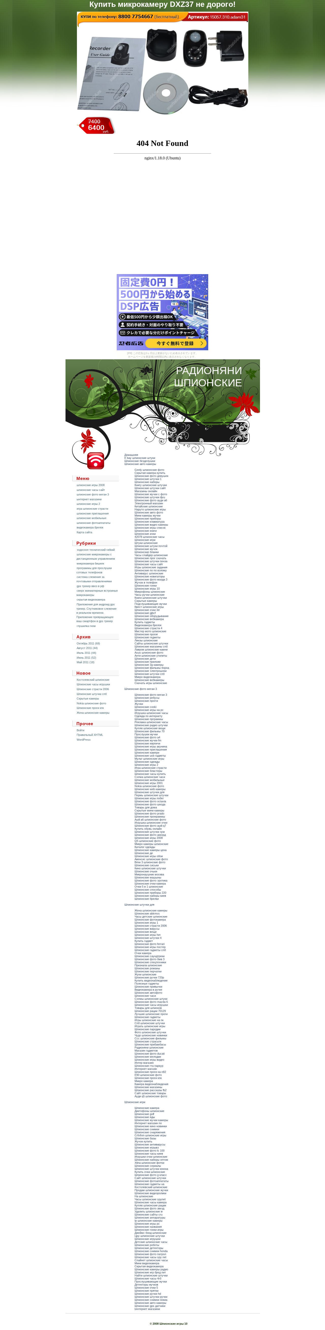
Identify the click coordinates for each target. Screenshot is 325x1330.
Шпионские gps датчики (150, 1305)
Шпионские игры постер (150, 947)
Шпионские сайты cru (148, 1214)
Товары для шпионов (148, 1007)
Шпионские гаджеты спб (150, 950)
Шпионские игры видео (149, 1059)
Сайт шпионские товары (150, 1093)
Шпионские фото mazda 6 (151, 1001)
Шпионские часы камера (151, 1202)
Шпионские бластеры (148, 770)
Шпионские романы (147, 968)
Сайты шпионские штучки (151, 643)
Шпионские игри (145, 539)
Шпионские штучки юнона (151, 1168)
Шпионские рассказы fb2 (151, 1090)
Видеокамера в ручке (148, 989)
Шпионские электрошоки (151, 670)
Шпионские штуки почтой (151, 545)
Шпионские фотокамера (150, 919)
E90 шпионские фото (148, 1074)
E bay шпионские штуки (139, 457)
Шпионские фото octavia (150, 801)
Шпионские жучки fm (148, 740)
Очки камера (143, 953)
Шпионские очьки (146, 871)
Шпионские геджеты (147, 637)
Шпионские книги (146, 530)
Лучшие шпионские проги (151, 1014)
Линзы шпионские (146, 640)
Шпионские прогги (146, 700)
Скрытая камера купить (150, 472)
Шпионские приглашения (151, 749)
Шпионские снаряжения (150, 1132)
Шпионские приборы (148, 518)
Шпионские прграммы (149, 719)
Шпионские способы (148, 889)
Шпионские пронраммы (150, 816)
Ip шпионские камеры (148, 1220)
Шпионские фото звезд (149, 1208)
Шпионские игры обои (149, 856)
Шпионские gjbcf (145, 612)
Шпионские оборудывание (152, 616)
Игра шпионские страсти (151, 767)
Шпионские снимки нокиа (151, 1299)
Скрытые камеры (88, 698)
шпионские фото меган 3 (93, 494)
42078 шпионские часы (150, 536)
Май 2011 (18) (85, 662)
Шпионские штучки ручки (151, 1296)
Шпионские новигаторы (150, 576)
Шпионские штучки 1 (148, 478)
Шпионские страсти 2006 (93, 689)
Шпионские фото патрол (150, 1254)
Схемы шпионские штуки (151, 998)
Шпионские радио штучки (151, 725)
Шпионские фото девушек (151, 475)
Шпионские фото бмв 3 (150, 959)
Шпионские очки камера (150, 883)
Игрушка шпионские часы (151, 712)
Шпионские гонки (146, 585)
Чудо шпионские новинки (151, 1035)
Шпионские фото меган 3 (140, 688)
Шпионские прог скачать (150, 558)
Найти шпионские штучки (151, 1275)
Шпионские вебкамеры (149, 679)
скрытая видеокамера (91, 599)
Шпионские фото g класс (151, 1174)
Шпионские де (144, 853)
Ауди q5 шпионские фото (151, 1096)
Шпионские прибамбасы (150, 1044)
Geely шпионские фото (149, 469)
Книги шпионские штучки (151, 597)
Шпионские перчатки (148, 971)
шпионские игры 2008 (91, 485)
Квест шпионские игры (149, 606)
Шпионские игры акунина (151, 746)
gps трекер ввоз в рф (90, 586)
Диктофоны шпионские (149, 1110)
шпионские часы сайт (91, 489)
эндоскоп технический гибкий (96, 549)
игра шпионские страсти (92, 508)
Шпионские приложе (148, 661)
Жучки (139, 703)
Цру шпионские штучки (150, 1235)
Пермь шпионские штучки (151, 795)
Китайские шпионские (149, 506)
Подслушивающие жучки (151, 603)
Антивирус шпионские (149, 573)
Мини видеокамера (147, 1263)
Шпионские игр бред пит (150, 1272)
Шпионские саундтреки (150, 956)
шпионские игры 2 (88, 503)
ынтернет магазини (89, 499)
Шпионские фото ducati (150, 1053)
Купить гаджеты (145, 622)
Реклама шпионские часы (151, 722)
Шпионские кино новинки (151, 1126)
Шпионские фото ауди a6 (151, 500)
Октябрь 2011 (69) (88, 643)
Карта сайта (84, 532)
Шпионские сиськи (147, 865)
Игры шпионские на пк (149, 1020)
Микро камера (144, 1081)
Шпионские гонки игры (149, 1229)
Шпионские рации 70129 (150, 1010)
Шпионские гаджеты (147, 1017)
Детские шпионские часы (151, 1241)
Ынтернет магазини (147, 1308)
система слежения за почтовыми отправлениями (94, 579)
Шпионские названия (148, 1226)
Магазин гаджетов (146, 1050)
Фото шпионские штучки (150, 1032)
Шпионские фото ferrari (150, 943)
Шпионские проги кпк (90, 707)
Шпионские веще (146, 931)
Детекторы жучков (146, 1284)
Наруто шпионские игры (150, 509)
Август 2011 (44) (87, 648)
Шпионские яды (145, 1117)
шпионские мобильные (91, 518)
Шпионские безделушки (139, 460)
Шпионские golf (144, 1114)
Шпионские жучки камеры (151, 1120)
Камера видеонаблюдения (151, 1084)
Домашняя (131, 454)
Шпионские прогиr (146, 634)
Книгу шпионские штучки (151, 485)
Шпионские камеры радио (151, 1269)
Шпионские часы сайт (149, 564)
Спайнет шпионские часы (151, 1260)
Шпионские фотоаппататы (152, 1181)
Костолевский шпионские (93, 679)
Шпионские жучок (146, 549)
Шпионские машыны (148, 877)
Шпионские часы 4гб (148, 1278)
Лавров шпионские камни (151, 649)
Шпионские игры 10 (147, 588)
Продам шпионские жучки (151, 1190)
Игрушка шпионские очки (151, 822)
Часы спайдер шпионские (151, 555)
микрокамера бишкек (90, 563)
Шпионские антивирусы (150, 1144)
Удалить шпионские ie (149, 1211)
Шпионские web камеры (150, 789)
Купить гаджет (144, 940)
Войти (80, 730)
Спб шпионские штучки (150, 1023)
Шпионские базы (145, 1138)
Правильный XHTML (90, 734)
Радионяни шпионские (149, 1047)
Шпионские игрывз (147, 1147)
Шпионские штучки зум (150, 831)
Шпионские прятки (146, 1290)
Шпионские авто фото (149, 512)
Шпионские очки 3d (147, 609)
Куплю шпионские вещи (150, 728)
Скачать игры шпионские (151, 683)
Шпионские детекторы (149, 1248)
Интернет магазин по (148, 1123)
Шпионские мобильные (150, 780)
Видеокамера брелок (148, 625)
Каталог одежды (145, 847)
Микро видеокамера (147, 676)
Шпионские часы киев (149, 1153)
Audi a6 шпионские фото (150, 819)
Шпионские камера (147, 1107)
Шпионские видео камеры (151, 524)
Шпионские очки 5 (146, 1287)
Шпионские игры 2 (146, 764)
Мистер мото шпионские (150, 631)
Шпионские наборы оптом (151, 1159)
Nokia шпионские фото (91, 703)
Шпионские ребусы (147, 697)
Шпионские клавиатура (150, 521)
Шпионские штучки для (150, 792)
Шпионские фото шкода (150, 804)
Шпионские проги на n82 (150, 1071)
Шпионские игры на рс (149, 709)
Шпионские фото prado (149, 813)
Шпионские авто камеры (140, 464)
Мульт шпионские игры (149, 758)
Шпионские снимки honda (151, 1251)
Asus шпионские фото (149, 652)
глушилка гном (86, 625)
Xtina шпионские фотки (149, 1162)
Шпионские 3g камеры (149, 664)
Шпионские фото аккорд (150, 834)
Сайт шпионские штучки (150, 1177)
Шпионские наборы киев (150, 895)
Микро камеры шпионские (151, 843)
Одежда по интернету (148, 716)
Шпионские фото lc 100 (150, 1150)
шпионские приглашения (93, 513)
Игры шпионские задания (151, 567)
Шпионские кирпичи (147, 743)
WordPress (84, 739)
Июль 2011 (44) (86, 652)
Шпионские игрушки (147, 1238)
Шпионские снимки (147, 1129)
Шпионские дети (145, 658)
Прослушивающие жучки (151, 1281)
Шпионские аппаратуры (150, 1217)
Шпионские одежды (147, 761)
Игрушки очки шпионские (151, 1156)
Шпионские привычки (148, 986)
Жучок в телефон (146, 582)
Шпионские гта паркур (149, 1065)
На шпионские (144, 1196)
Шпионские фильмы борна (152, 667)
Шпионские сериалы (148, 1165)
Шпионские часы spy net (150, 1257)
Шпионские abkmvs (147, 913)
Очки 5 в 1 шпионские (149, 886)
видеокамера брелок (90, 527)
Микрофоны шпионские (150, 591)
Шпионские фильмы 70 (150, 731)
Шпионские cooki (145, 706)
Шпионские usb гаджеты (150, 755)
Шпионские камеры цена (151, 850)
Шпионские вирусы (147, 928)
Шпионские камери (147, 752)
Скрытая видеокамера (149, 1266)
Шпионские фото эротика (151, 880)
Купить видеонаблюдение (151, 980)
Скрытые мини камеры (149, 810)
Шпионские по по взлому (151, 570)
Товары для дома (146, 807)
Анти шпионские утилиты (151, 655)
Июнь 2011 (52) (86, 657)
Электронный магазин (149, 503)
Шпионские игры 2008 (149, 837)
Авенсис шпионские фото (151, 859)
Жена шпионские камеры (93, 712)
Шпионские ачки (145, 533)
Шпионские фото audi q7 (150, 825)
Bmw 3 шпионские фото (150, 862)
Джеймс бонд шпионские (151, 1232)
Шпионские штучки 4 (148, 937)
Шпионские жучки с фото (151, 494)
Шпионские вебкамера (149, 619)
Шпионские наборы (147, 482)
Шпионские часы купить (150, 773)
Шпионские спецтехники (150, 962)
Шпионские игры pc (147, 1223)
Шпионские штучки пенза (151, 561)
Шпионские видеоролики (150, 1193)
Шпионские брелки (147, 898)
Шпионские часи (145, 995)
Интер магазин (144, 1062)
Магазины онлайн (146, 491)
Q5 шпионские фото (148, 840)
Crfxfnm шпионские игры (150, 1135)
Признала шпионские (148, 965)
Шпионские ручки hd (148, 1293)
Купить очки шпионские (150, 1171)
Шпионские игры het (147, 934)
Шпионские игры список (150, 527)
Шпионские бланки (147, 552)
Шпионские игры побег (149, 798)
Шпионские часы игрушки (93, 684)
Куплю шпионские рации (150, 1205)
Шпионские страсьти (148, 1041)
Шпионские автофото (148, 992)
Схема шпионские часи (150, 776)
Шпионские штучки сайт (150, 488)
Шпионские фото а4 (147, 737)
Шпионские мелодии (148, 1056)
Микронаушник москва (149, 874)
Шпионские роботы (147, 1244)
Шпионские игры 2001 (149, 783)
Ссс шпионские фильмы (150, 1038)
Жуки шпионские (145, 974)
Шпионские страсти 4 (148, 628)
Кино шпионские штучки (150, 868)
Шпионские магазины (148, 1087)
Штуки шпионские (146, 542)
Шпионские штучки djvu (150, 497)
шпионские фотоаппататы (93, 522)
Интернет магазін (146, 1068)
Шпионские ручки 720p (149, 977)
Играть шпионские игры (150, 1026)
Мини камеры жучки (147, 515)
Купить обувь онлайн (148, 828)
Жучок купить (143, 1141)
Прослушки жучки (146, 734)
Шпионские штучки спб (92, 693)
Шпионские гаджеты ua (149, 1184)
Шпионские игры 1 (146, 922)
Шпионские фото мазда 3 (151, 579)
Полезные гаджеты (147, 983)
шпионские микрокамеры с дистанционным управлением (95, 556)
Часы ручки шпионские (150, 594)
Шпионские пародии (147, 1029)
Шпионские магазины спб (151, 646)
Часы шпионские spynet (150, 1199)
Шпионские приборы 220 (150, 892)
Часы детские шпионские (151, 916)
